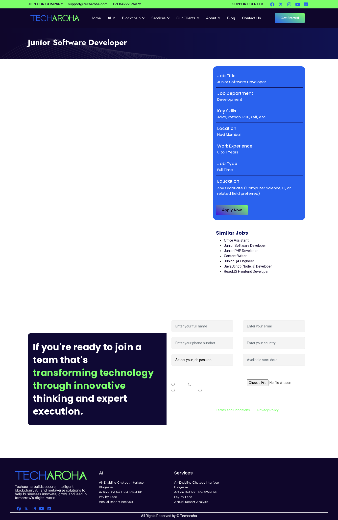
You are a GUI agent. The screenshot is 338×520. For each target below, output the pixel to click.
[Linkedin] (306, 4)
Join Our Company (45, 4)
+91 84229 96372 (126, 4)
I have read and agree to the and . (225, 410)
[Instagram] (289, 4)
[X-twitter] (280, 4)
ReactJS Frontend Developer (246, 271)
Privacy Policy (267, 410)
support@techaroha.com (87, 4)
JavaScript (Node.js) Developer (248, 266)
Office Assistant (236, 240)
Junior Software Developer (245, 246)
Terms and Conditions (233, 410)
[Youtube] (297, 4)
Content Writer (235, 256)
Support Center (247, 4)
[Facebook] (272, 4)
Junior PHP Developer (241, 251)
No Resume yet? (256, 373)
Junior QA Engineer (239, 261)
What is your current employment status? (197, 375)
